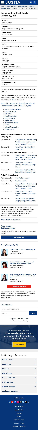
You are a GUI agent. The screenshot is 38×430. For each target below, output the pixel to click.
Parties (7, 125)
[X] (26, 402)
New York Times (26, 144)
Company (19, 413)
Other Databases (8, 386)
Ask (22, 149)
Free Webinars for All (9, 245)
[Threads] (20, 402)
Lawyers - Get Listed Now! (19, 319)
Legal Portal (19, 410)
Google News (20, 140)
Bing (32, 147)
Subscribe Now (19, 344)
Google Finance (21, 162)
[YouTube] (12, 402)
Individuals (6, 364)
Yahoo (17, 149)
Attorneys (8, 114)
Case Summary (10, 118)
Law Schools (7, 373)
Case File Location (11, 116)
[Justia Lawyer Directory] (28, 402)
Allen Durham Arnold (22, 178)
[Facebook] (15, 402)
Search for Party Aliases (13, 109)
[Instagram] (18, 402)
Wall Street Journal (21, 142)
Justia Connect (19, 406)
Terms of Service (19, 420)
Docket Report (10, 120)
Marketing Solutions (10, 391)
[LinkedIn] (10, 402)
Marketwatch (31, 140)
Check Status (9, 129)
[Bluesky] (23, 402)
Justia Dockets (21, 170)
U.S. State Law (7, 382)
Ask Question (19, 237)
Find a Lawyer (6, 305)
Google (27, 147)
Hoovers (25, 165)
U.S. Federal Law (8, 378)
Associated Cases (10, 112)
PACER (14, 100)
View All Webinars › (19, 286)
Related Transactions (12, 127)
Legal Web (19, 147)
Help (19, 416)
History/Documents (11, 123)
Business (5, 369)
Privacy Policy (19, 423)
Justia (22, 398)
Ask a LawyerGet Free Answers (8, 227)
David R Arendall (20, 181)
